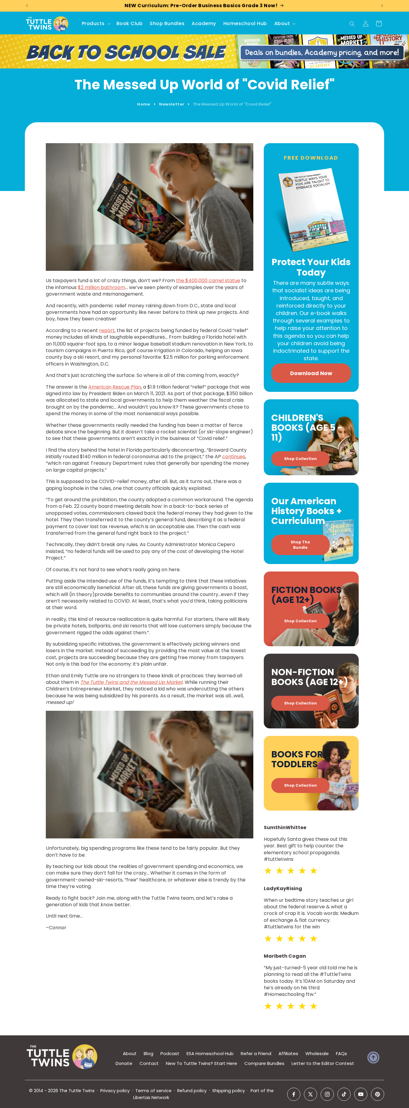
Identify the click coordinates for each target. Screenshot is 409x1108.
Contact (149, 1063)
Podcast (169, 1053)
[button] (95, 23)
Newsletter (171, 104)
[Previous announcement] (27, 5)
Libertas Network (151, 1098)
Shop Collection (300, 458)
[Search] (352, 23)
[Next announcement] (382, 5)
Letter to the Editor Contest (323, 1063)
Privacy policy (115, 1091)
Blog (148, 1053)
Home (143, 104)
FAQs (341, 1053)
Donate (124, 1063)
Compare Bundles (264, 1063)
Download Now (311, 373)
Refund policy (192, 1091)
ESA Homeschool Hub (210, 1053)
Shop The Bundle (300, 545)
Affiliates (288, 1053)
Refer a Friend (256, 1053)
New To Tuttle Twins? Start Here (201, 1063)
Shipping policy (228, 1091)
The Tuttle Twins (77, 1091)
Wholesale (317, 1053)
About (130, 1053)
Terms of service (153, 1091)
